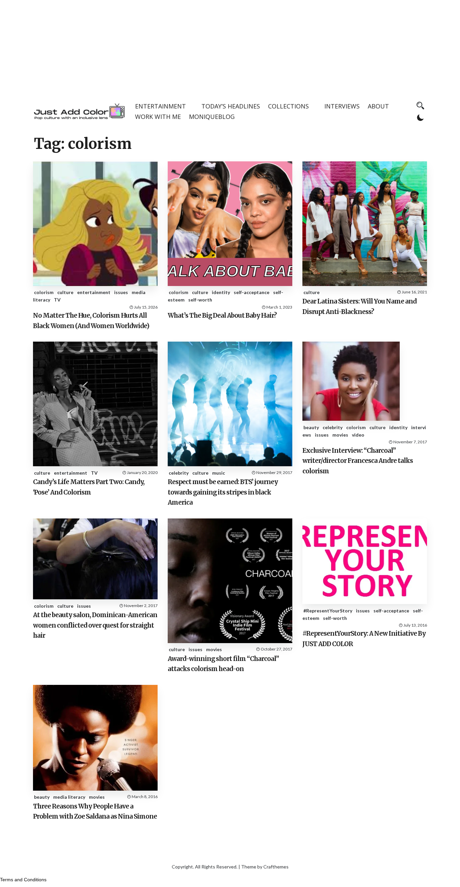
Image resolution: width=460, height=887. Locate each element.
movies (340, 435)
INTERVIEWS (342, 106)
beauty (311, 427)
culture (65, 292)
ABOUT (378, 106)
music (218, 473)
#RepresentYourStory (327, 610)
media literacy (69, 797)
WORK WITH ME (158, 117)
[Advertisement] (230, 47)
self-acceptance (251, 292)
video (358, 435)
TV (57, 300)
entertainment (93, 292)
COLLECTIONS (288, 106)
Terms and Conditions (23, 879)
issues (121, 292)
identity (221, 292)
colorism (44, 292)
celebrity (179, 473)
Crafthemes (276, 866)
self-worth (200, 300)
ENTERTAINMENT (160, 106)
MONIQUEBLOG (212, 117)
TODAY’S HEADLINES (230, 106)
